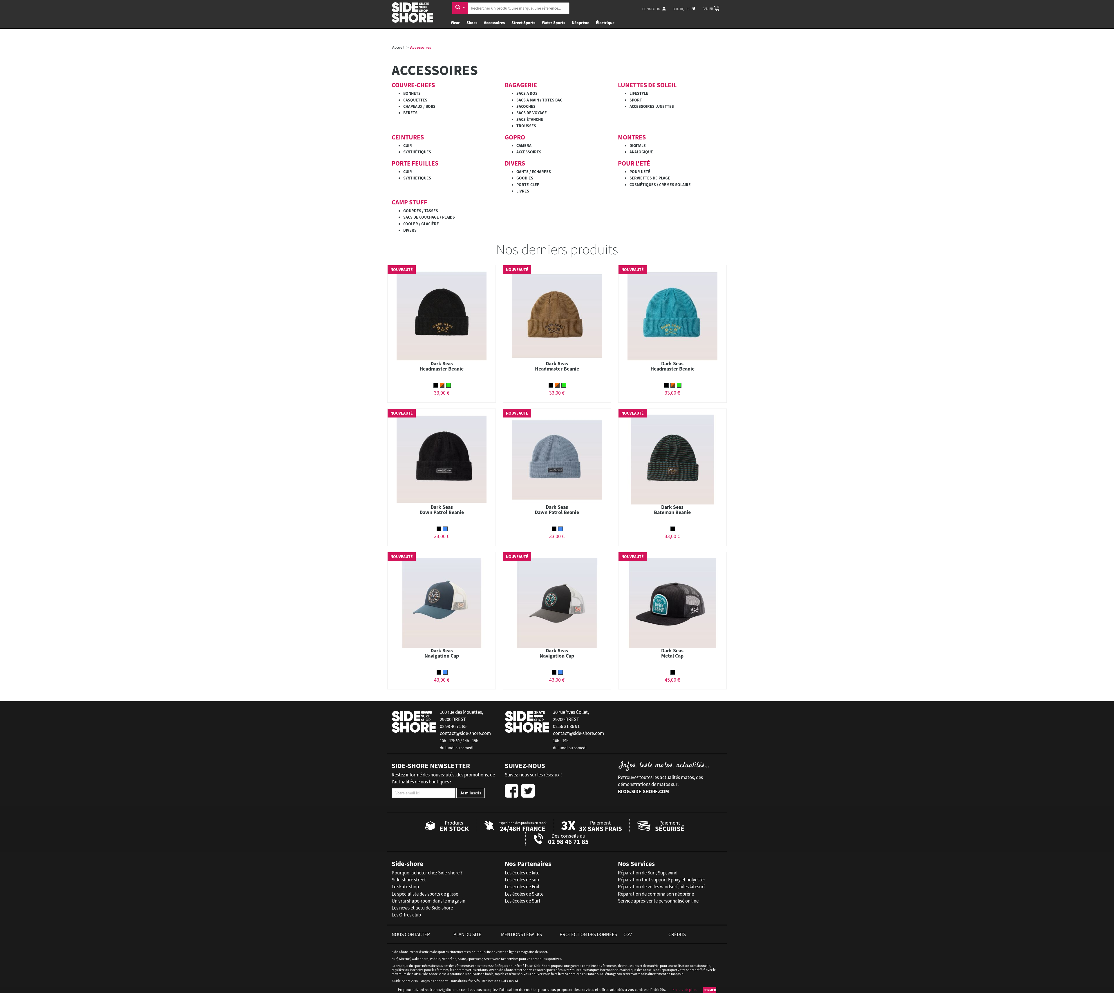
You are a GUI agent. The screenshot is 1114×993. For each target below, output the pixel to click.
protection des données (588, 934)
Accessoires (494, 22)
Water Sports (553, 22)
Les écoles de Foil (522, 886)
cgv (627, 934)
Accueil (398, 47)
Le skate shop (405, 886)
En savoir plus (684, 989)
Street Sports (523, 22)
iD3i (503, 981)
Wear (455, 22)
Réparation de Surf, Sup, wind (647, 872)
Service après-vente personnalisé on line (658, 901)
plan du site (467, 934)
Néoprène (580, 22)
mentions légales (521, 934)
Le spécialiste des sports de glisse (425, 894)
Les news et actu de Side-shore (422, 908)
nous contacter (411, 934)
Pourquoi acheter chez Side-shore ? (427, 872)
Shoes (471, 22)
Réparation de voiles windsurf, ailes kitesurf (661, 886)
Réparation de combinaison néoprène (656, 894)
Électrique (605, 22)
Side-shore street (409, 879)
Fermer (710, 990)
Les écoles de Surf (522, 901)
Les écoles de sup (522, 879)
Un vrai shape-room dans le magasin (428, 901)
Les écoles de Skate (524, 894)
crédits (677, 934)
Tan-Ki (513, 981)
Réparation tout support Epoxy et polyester (661, 879)
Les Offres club (406, 915)
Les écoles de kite (522, 872)
